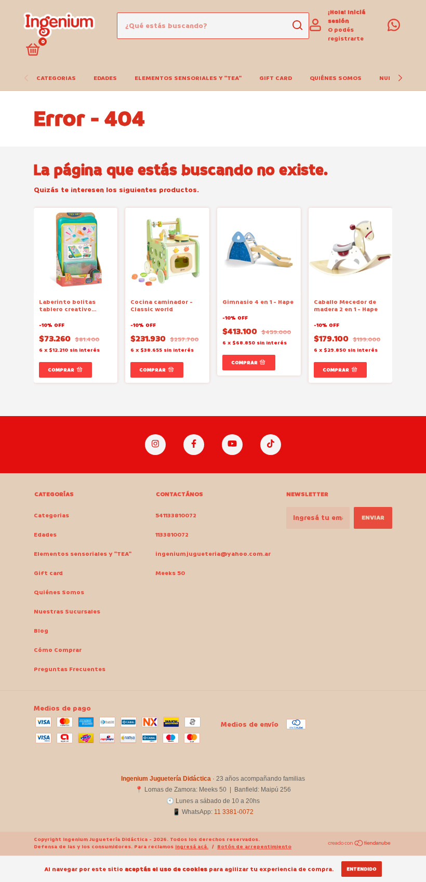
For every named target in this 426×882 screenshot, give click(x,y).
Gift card (275, 78)
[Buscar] (296, 25)
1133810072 (172, 534)
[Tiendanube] (359, 844)
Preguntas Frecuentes (69, 669)
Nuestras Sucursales (67, 611)
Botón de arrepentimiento (254, 846)
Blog (41, 630)
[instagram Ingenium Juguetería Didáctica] (155, 444)
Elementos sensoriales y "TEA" (188, 78)
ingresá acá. (191, 846)
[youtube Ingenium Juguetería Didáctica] (232, 444)
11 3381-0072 (234, 812)
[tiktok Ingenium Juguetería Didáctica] (270, 444)
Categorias (56, 78)
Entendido (362, 869)
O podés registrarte (346, 34)
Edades (105, 78)
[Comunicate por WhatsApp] (393, 27)
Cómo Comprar (58, 650)
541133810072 (175, 515)
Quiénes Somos (336, 78)
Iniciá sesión (346, 16)
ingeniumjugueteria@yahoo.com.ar (213, 554)
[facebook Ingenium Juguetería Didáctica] (193, 444)
